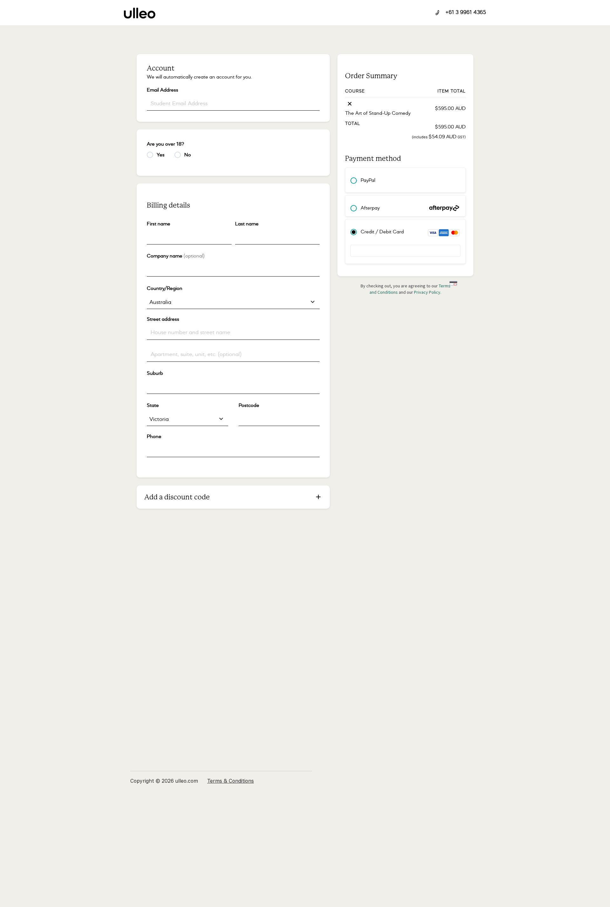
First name (160, 223)
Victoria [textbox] (159, 419)
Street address (165, 319)
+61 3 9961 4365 (465, 12)
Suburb (156, 373)
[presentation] (189, 237)
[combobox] (233, 302)
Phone (156, 436)
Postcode (251, 405)
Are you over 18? (167, 144)
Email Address (164, 90)
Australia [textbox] (160, 302)
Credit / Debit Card (382, 231)
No (189, 154)
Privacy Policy (427, 292)
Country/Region (166, 288)
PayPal (368, 180)
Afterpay (370, 207)
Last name (248, 223)
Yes (162, 154)
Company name (176, 255)
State (154, 405)
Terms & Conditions (230, 781)
